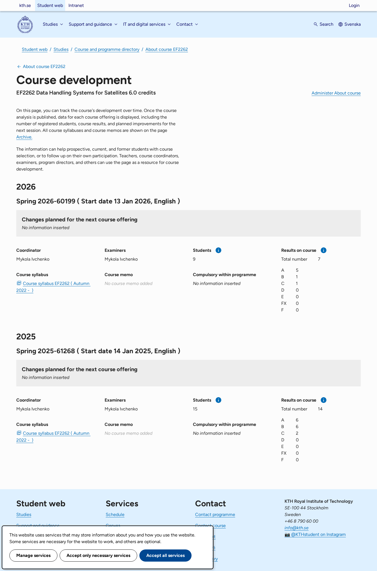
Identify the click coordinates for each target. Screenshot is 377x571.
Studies (61, 49)
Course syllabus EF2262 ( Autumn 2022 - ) (53, 287)
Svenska (352, 24)
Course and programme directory (107, 49)
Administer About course (336, 93)
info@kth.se (297, 527)
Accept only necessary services (98, 555)
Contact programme (215, 514)
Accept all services (165, 555)
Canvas (113, 525)
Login (354, 5)
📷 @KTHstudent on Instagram (315, 534)
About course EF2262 (166, 49)
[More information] (218, 250)
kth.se (25, 5)
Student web (50, 5)
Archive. (24, 137)
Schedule (115, 514)
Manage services (33, 555)
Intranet (76, 5)
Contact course (210, 525)
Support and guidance (38, 525)
